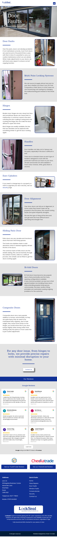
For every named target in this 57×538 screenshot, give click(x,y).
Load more (28, 447)
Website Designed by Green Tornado (44, 534)
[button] (54, 3)
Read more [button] (6, 404)
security (5, 187)
